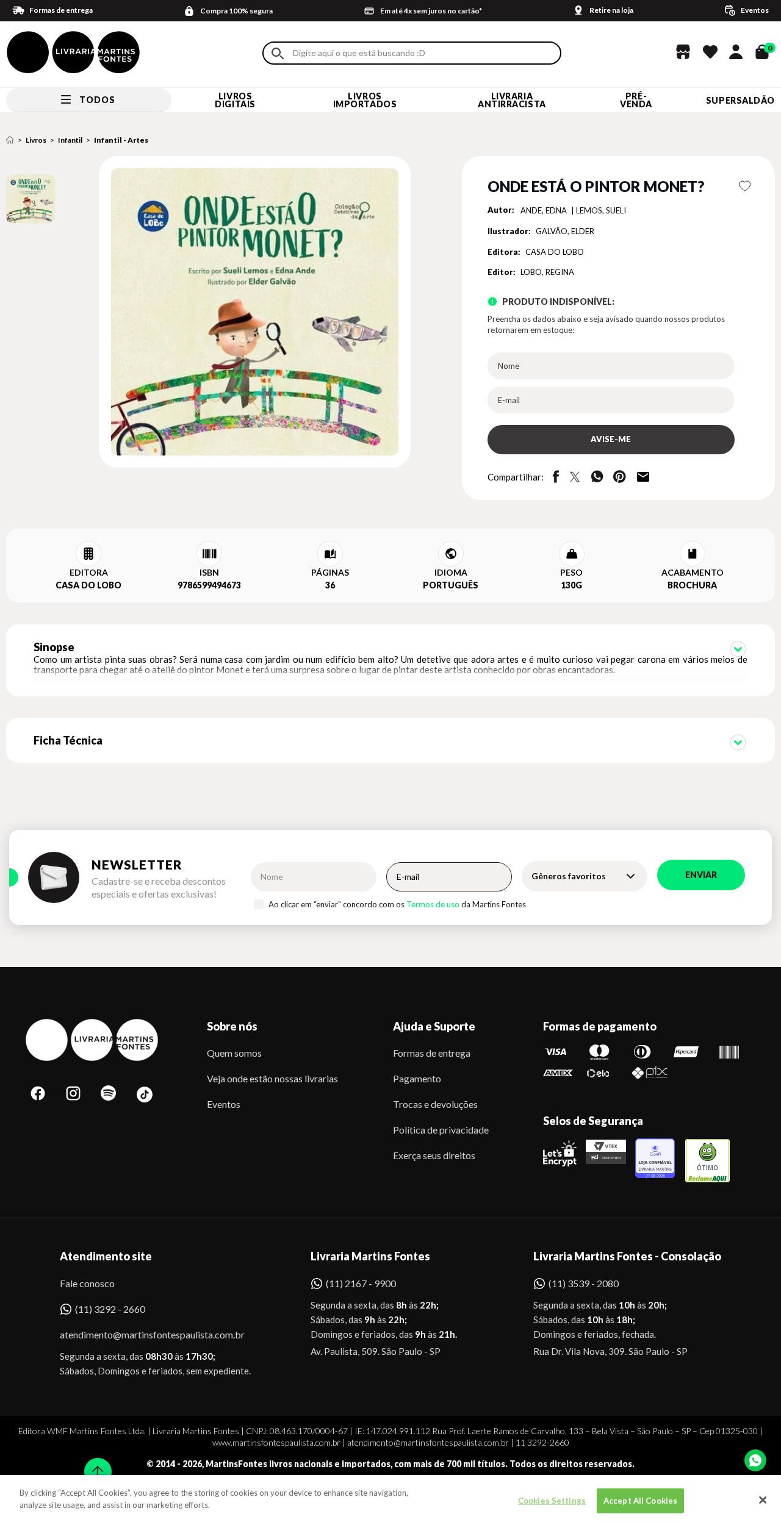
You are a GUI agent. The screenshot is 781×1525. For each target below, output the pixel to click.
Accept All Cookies (640, 1500)
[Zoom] (30, 198)
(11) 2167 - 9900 (361, 1283)
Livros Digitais (235, 100)
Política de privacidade (441, 1129)
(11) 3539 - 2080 (584, 1283)
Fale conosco (87, 1283)
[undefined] (211, 313)
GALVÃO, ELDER (565, 231)
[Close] (762, 1500)
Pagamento (417, 1078)
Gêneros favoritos (568, 876)
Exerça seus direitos (434, 1155)
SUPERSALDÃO (740, 100)
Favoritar (745, 186)
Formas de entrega (431, 1053)
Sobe (94, 1464)
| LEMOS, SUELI (598, 210)
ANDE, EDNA (544, 210)
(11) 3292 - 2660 (110, 1309)
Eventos (223, 1104)
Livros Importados (365, 100)
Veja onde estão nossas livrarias (272, 1078)
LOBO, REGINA (547, 272)
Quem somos (234, 1053)
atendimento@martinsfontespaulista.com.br (141, 1334)
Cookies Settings (552, 1500)
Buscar (278, 53)
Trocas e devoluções (435, 1104)
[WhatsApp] (755, 1460)
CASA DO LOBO (554, 252)
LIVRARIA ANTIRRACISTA (512, 100)
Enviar (701, 875)
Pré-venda (636, 100)
